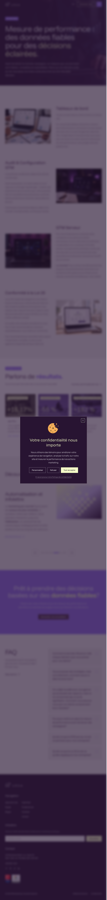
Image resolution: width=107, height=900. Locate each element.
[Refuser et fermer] (82, 420)
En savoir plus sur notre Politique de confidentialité (53, 477)
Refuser (52, 470)
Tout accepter (68, 470)
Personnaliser (36, 470)
